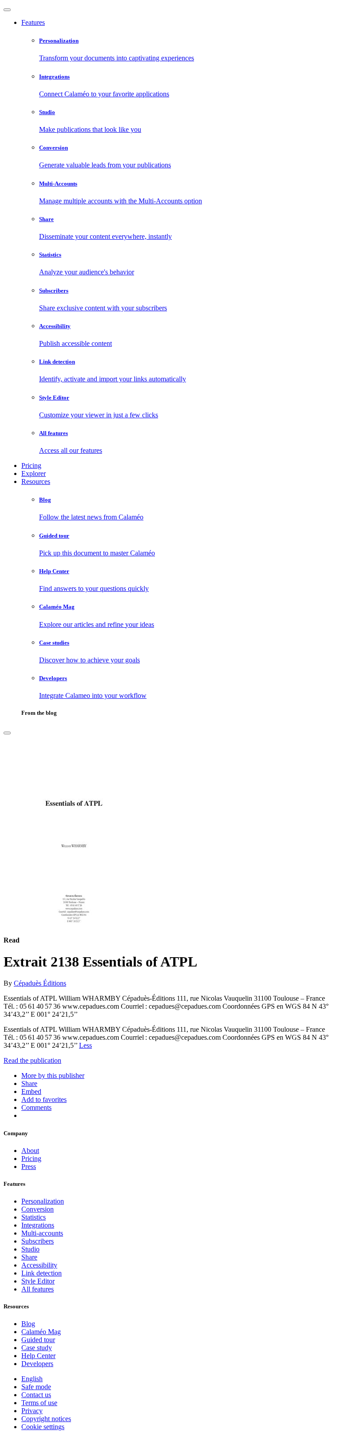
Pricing (31, 465)
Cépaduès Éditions (40, 983)
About (30, 1150)
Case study (36, 1347)
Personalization (42, 1201)
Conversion (37, 1209)
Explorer (33, 473)
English (32, 1379)
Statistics (33, 1217)
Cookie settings (42, 1426)
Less (85, 1045)
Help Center (38, 1355)
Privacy (32, 1410)
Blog (28, 1323)
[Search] (7, 733)
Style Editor (38, 1281)
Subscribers (37, 1241)
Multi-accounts (42, 1233)
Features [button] (33, 22)
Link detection (41, 1273)
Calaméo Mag (41, 1331)
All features (37, 1289)
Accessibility (39, 1265)
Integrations (37, 1225)
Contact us (36, 1394)
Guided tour (38, 1339)
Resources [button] (35, 481)
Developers (37, 1363)
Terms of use (39, 1402)
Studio (30, 1249)
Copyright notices (46, 1418)
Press (28, 1166)
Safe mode (36, 1386)
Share (29, 1257)
